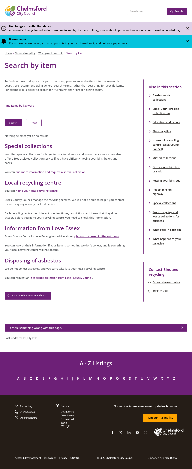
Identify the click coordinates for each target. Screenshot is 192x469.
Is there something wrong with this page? (35, 328)
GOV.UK (75, 458)
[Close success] (187, 28)
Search (179, 11)
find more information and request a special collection (51, 172)
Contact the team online (166, 282)
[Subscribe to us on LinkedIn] (129, 433)
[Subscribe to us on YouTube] (137, 433)
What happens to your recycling (167, 241)
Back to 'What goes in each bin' (29, 295)
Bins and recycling (25, 53)
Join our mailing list (160, 417)
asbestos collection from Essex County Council (62, 278)
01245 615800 (160, 291)
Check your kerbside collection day (166, 111)
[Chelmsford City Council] (42, 11)
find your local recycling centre (38, 190)
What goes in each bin (50, 53)
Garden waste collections (161, 97)
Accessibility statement (28, 458)
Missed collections (164, 158)
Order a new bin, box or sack (166, 169)
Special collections (164, 203)
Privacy (63, 458)
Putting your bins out (166, 180)
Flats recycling (162, 131)
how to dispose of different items (97, 236)
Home (8, 53)
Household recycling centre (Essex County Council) (166, 144)
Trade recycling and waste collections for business (166, 216)
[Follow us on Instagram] (145, 433)
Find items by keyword (19, 105)
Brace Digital (170, 458)
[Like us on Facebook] (112, 433)
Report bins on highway (162, 192)
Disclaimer (50, 458)
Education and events (166, 122)
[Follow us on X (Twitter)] (120, 433)
